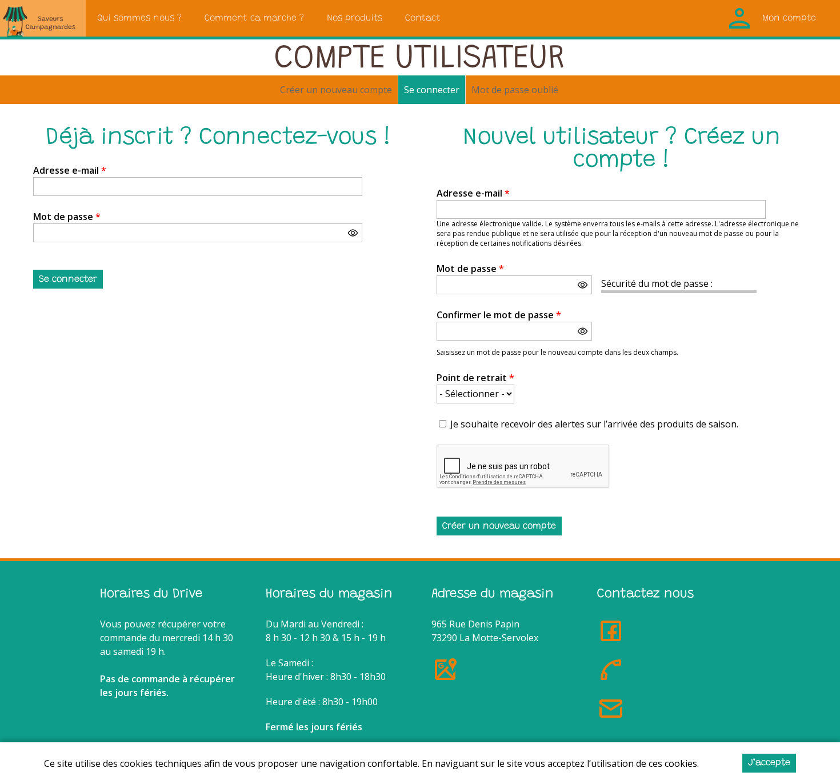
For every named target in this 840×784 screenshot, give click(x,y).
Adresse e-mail (69, 170)
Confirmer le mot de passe (499, 315)
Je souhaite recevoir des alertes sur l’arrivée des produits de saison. (594, 424)
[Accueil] (43, 18)
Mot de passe (67, 216)
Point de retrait (475, 377)
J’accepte (769, 762)
